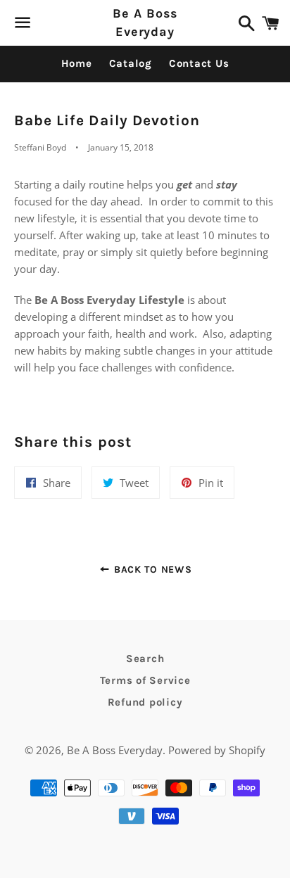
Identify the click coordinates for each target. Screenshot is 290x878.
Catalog (130, 63)
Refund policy (145, 702)
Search (145, 658)
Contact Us (199, 63)
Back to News (151, 569)
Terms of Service (145, 680)
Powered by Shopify (216, 750)
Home (76, 63)
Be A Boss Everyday (145, 22)
